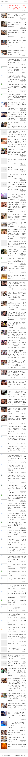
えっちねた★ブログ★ (13, 199)
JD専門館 (10, 246)
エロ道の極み (11, 289)
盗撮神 (9, 527)
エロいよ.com (11, 568)
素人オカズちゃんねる (13, 433)
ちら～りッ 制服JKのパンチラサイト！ (17, 154)
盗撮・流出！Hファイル (13, 337)
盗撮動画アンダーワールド (14, 17)
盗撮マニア (10, 11)
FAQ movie (10, 638)
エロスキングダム (12, 388)
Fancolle (10, 675)
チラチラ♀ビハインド (13, 604)
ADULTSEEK (11, 482)
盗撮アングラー (12, 755)
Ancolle (10, 719)
